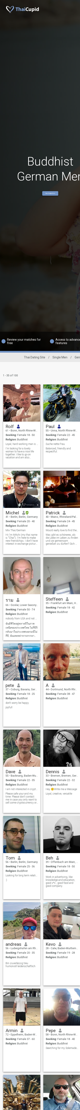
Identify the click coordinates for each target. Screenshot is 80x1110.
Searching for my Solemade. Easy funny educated (62, 1048)
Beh (49, 858)
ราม (9, 600)
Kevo (50, 944)
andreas (13, 944)
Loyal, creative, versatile (59, 793)
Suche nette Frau (55, 444)
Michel (12, 512)
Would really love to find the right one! (62, 530)
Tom (10, 858)
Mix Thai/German (16, 530)
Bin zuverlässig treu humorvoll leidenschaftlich (20, 965)
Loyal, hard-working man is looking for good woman (22, 444)
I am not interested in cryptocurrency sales (22, 789)
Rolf (10, 426)
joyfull (9, 707)
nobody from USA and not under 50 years (22, 618)
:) (6, 879)
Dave (10, 771)
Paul (50, 426)
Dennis (52, 771)
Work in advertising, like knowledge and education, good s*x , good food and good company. (60, 881)
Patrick (53, 512)
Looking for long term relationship (22, 875)
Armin (11, 1030)
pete (10, 685)
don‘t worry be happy (17, 702)
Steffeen (54, 599)
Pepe (51, 1030)
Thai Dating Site (34, 357)
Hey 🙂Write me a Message (61, 789)
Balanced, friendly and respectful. (58, 450)
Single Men (59, 357)
